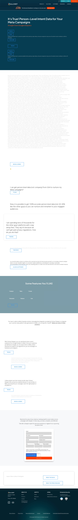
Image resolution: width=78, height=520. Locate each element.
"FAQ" (10, 34)
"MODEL (11, 236)
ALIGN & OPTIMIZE (18, 267)
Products (42, 4)
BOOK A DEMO (17, 164)
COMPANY (69, 4)
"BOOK (11, 31)
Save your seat (43, 8)
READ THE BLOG (50, 477)
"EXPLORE (11, 40)
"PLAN (15, 192)
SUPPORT (63, 1)
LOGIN (68, 1)
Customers (55, 4)
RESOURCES (62, 4)
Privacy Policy (34, 451)
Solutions (48, 4)
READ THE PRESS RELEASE (53, 483)
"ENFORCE (16, 250)
